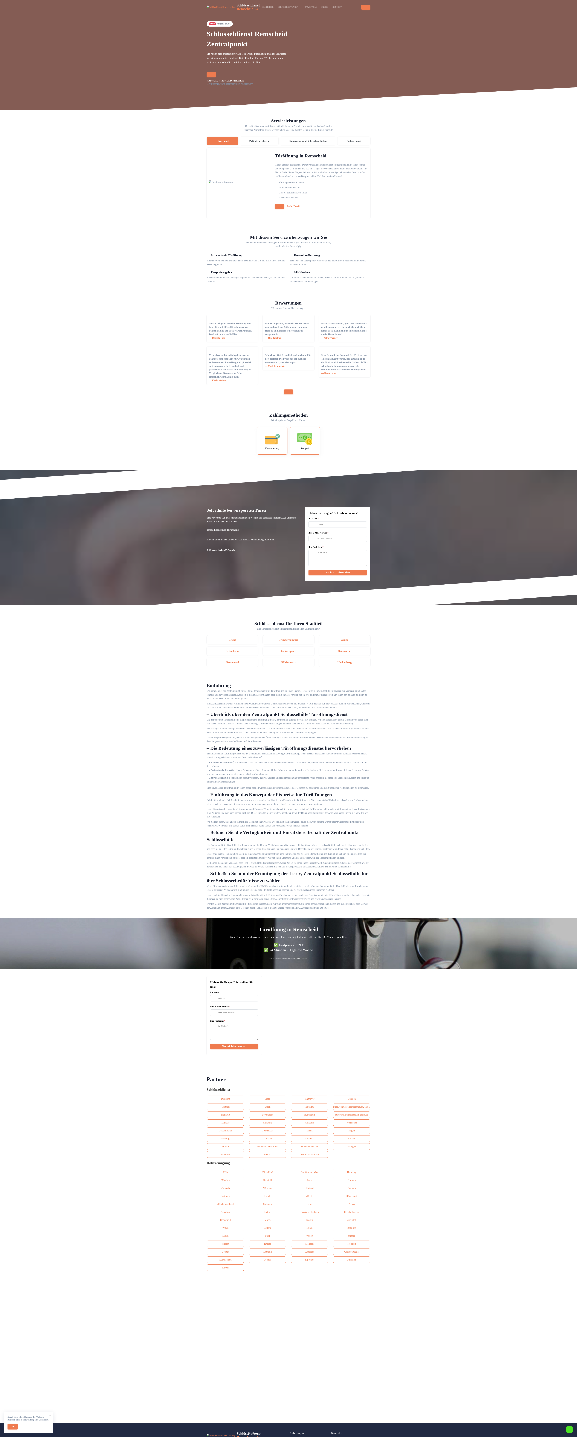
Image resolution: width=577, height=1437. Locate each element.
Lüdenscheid (225, 1259)
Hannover (309, 1099)
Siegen (309, 1220)
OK (12, 1426)
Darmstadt (267, 1138)
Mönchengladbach (309, 1146)
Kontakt (337, 7)
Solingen (351, 1146)
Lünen (225, 1236)
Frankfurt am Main (310, 1172)
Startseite (267, 7)
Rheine (267, 1243)
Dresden (352, 1099)
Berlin (267, 1106)
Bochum (309, 1106)
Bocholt (267, 1259)
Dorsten (225, 1251)
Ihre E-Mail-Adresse (317, 533)
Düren (310, 1228)
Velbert (309, 1236)
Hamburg (351, 1172)
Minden (351, 1236)
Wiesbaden (352, 1122)
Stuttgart (225, 1106)
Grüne (344, 639)
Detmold (267, 1251)
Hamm (225, 1146)
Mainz (310, 1130)
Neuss (352, 1204)
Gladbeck (309, 1243)
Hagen (351, 1130)
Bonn (309, 1180)
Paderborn (225, 1154)
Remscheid (225, 1220)
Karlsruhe (267, 1122)
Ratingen (351, 1228)
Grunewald (232, 662)
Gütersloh (351, 1220)
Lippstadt (309, 1259)
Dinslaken (351, 1259)
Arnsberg (309, 1251)
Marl (267, 1236)
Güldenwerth (288, 662)
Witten (225, 1228)
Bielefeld (267, 1180)
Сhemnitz (309, 1138)
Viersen (225, 1243)
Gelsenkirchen (225, 1130)
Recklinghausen (351, 1212)
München (225, 1180)
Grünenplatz (288, 651)
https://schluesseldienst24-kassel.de (351, 1114)
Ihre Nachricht (315, 547)
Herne (310, 1204)
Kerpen (225, 1267)
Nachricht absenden (337, 572)
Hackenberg (344, 662)
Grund (232, 639)
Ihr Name (312, 518)
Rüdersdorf (309, 1114)
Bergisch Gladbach (310, 1154)
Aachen (351, 1138)
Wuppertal (225, 1188)
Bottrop (267, 1154)
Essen (267, 1099)
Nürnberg (267, 1188)
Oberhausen (267, 1130)
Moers (267, 1220)
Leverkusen (267, 1114)
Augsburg (309, 1122)
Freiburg (225, 1138)
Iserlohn (267, 1228)
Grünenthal (344, 651)
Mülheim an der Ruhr (267, 1146)
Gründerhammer (288, 639)
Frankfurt (225, 1114)
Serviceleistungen (288, 7)
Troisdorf (351, 1243)
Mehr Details (293, 206)
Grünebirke (232, 651)
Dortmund (225, 1196)
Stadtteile (311, 7)
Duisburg (225, 1099)
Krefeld (267, 1196)
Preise (324, 7)
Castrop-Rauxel (351, 1251)
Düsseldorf (267, 1172)
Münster (225, 1122)
